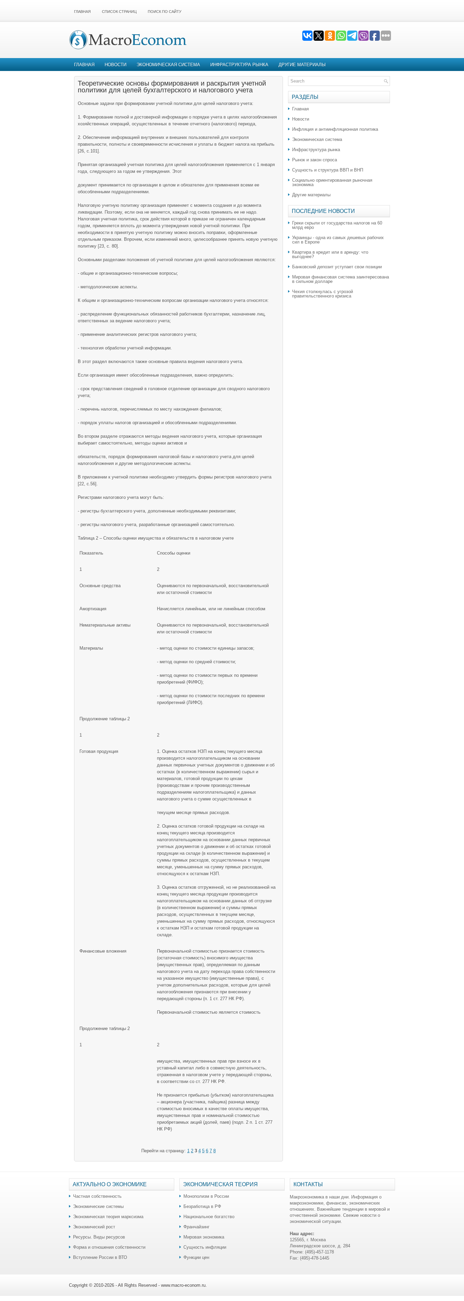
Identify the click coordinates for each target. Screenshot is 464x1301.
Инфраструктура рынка (239, 64)
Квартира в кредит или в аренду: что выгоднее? (330, 254)
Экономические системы (98, 1206)
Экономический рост (94, 1226)
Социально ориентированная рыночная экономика (332, 182)
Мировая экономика (203, 1237)
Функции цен (196, 1257)
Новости (115, 64)
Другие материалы (302, 64)
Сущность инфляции (204, 1247)
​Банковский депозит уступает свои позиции (337, 266)
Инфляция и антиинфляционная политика (335, 129)
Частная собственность (97, 1196)
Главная (82, 12)
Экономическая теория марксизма (108, 1216)
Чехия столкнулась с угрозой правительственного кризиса (322, 294)
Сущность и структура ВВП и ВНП (327, 170)
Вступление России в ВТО (100, 1257)
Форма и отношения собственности (109, 1247)
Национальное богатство (208, 1216)
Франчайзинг (196, 1226)
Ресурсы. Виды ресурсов (99, 1237)
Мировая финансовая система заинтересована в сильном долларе (340, 279)
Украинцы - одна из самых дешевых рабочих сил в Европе (338, 240)
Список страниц (119, 12)
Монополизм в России (206, 1196)
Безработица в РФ (202, 1206)
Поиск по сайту (164, 12)
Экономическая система (168, 64)
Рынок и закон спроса (314, 159)
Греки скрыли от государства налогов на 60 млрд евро (337, 225)
